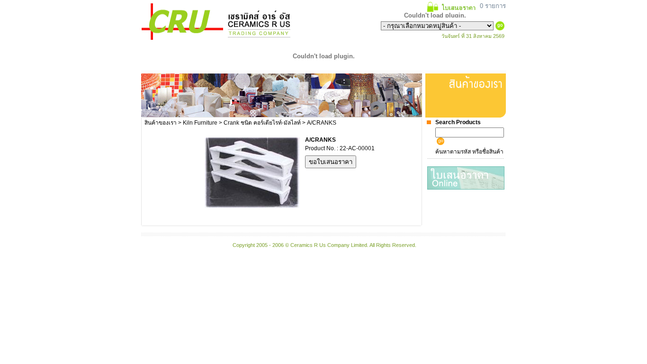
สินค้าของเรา (160, 122)
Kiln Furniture (200, 122)
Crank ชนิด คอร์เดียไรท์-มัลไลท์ (262, 122)
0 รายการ (492, 5)
